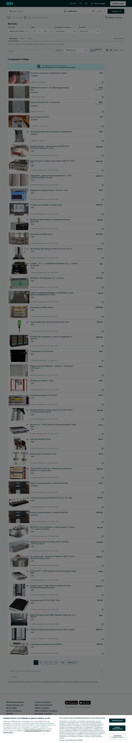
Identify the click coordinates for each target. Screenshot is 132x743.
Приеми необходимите (117, 728)
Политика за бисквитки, (33, 730)
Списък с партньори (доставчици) (71, 740)
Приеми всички (117, 720)
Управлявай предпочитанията (117, 736)
